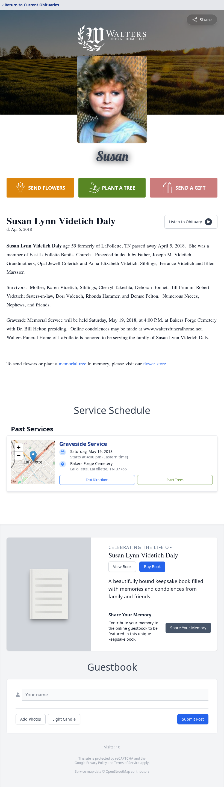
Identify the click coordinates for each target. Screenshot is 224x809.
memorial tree (72, 363)
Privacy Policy (96, 762)
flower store (154, 363)
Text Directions (97, 479)
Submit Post (193, 719)
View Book (122, 566)
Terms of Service (127, 762)
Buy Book (152, 566)
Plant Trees (175, 479)
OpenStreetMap (118, 771)
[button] (33, 456)
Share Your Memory (188, 627)
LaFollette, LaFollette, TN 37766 (98, 468)
